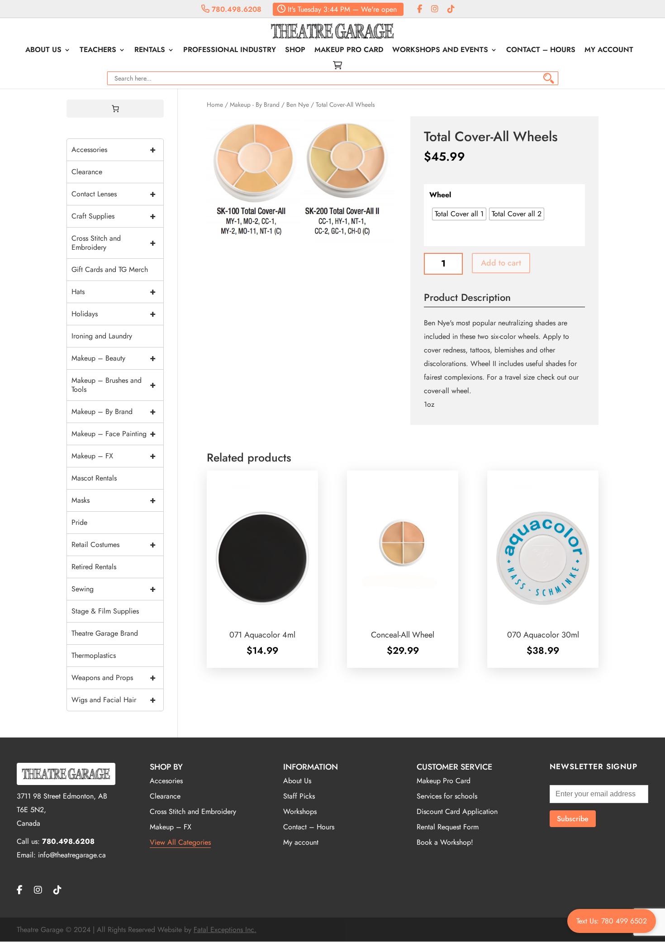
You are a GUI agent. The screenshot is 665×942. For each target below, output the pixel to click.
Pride (79, 522)
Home (215, 104)
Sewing (113, 588)
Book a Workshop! (445, 842)
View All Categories (180, 842)
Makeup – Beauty (113, 358)
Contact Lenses (113, 193)
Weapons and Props (113, 677)
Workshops (300, 811)
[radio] (459, 214)
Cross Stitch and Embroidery (113, 242)
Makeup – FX (113, 455)
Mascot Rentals (94, 478)
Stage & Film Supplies (105, 611)
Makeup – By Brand (113, 411)
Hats (113, 291)
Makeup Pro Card (348, 51)
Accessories (113, 149)
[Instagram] (434, 9)
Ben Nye (297, 104)
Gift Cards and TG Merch (109, 269)
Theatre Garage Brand (104, 633)
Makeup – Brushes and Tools (113, 385)
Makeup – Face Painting (113, 433)
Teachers (98, 51)
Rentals (149, 51)
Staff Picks (299, 796)
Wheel (440, 195)
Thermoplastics (93, 655)
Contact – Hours (540, 51)
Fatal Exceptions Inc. (225, 929)
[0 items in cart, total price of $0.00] (115, 109)
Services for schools (447, 796)
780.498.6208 (235, 9)
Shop (295, 51)
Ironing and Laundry (101, 336)
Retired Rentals (93, 566)
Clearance (86, 172)
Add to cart (501, 263)
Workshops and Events (440, 51)
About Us (43, 51)
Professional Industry (229, 51)
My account (608, 51)
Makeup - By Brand (255, 104)
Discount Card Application (457, 811)
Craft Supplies (113, 216)
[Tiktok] (451, 9)
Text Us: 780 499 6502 (611, 921)
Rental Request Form (448, 827)
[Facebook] (419, 9)
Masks (113, 500)
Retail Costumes (113, 544)
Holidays (113, 313)
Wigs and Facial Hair (113, 699)
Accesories (166, 780)
